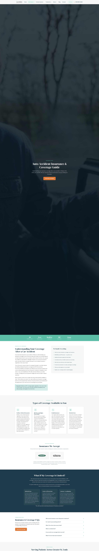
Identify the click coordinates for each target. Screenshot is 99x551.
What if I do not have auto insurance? (54, 535)
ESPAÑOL (70, 2)
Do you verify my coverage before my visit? (55, 532)
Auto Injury (31, 2)
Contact (64, 2)
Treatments (48, 2)
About (54, 2)
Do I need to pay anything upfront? (53, 521)
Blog (59, 2)
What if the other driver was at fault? (54, 525)
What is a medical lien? (51, 528)
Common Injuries (39, 2)
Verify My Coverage (49, 178)
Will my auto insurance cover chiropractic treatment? (57, 518)
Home (25, 2)
